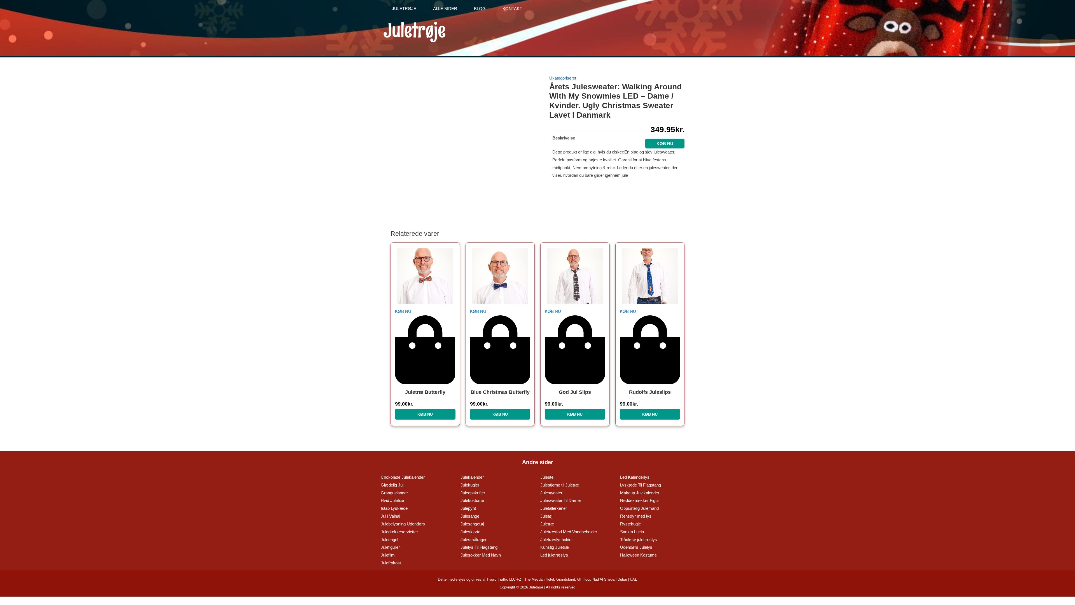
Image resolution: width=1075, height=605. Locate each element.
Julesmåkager (474, 539)
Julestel (547, 477)
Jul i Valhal (390, 516)
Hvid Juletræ (392, 500)
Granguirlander (394, 492)
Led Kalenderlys (634, 477)
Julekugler (470, 485)
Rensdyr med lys (635, 516)
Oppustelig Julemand (639, 508)
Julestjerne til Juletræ (559, 485)
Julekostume (472, 500)
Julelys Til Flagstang (479, 547)
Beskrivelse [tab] (563, 138)
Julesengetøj (472, 524)
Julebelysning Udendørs (403, 524)
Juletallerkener (553, 508)
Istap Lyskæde (394, 508)
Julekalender (472, 477)
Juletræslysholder (556, 539)
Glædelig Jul (392, 485)
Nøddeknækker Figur (639, 500)
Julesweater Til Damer (560, 500)
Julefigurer (390, 547)
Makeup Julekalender (639, 492)
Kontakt (512, 8)
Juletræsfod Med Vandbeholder (568, 531)
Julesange (470, 516)
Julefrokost (391, 562)
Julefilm (388, 555)
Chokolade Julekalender (403, 477)
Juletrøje (404, 8)
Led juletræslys (554, 555)
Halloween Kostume (638, 555)
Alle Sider (445, 8)
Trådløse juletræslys (638, 539)
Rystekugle (630, 524)
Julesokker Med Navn (481, 555)
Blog (480, 8)
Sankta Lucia (632, 531)
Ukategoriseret (562, 78)
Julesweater (551, 492)
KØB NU (425, 414)
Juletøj (546, 516)
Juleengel (389, 539)
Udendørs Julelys (636, 547)
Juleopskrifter (473, 492)
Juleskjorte (470, 531)
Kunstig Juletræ (554, 547)
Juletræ (547, 524)
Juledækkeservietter (399, 531)
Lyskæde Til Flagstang (640, 485)
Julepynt (468, 508)
